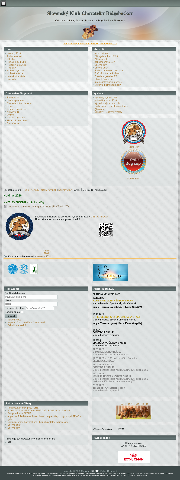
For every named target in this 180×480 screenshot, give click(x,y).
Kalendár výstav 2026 (106, 100)
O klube (11, 59)
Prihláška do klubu (16, 62)
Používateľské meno (15, 293)
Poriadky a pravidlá (16, 65)
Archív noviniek (15, 56)
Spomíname (13, 123)
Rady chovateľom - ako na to (109, 70)
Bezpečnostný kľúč (15, 308)
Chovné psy (101, 65)
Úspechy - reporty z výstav (108, 112)
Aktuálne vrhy (102, 59)
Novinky (35, 190)
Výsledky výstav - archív (107, 103)
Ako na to (99, 109)
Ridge (10, 106)
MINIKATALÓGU (99, 216)
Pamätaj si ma (12, 312)
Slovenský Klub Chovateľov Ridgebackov (90, 13)
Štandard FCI (13, 97)
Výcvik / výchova (16, 117)
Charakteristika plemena (19, 103)
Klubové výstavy (15, 70)
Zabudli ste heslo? (17, 325)
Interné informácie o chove (108, 82)
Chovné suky (101, 67)
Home (26, 190)
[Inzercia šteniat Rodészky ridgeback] (133, 418)
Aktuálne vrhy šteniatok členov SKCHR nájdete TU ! (90, 43)
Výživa (10, 114)
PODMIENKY (134, 147)
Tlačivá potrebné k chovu (107, 73)
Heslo (8, 300)
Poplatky (11, 67)
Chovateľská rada (103, 79)
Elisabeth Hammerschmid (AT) (119, 381)
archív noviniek (48, 190)
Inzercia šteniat (102, 53)
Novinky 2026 (14, 53)
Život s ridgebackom (17, 120)
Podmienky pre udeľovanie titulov (111, 106)
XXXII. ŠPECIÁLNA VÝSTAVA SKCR (113, 300)
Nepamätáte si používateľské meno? (26, 322)
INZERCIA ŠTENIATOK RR (134, 404)
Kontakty (11, 79)
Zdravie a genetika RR (106, 76)
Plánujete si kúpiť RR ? (106, 56)
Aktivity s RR (13, 112)
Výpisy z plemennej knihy (108, 84)
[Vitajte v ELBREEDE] (110, 265)
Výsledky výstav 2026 (106, 97)
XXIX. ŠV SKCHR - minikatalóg (24, 202)
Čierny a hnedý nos (17, 109)
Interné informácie (16, 76)
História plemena (15, 100)
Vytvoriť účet (14, 319)
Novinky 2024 (65, 190)
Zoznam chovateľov (105, 62)
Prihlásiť (11, 316)
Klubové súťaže (15, 73)
